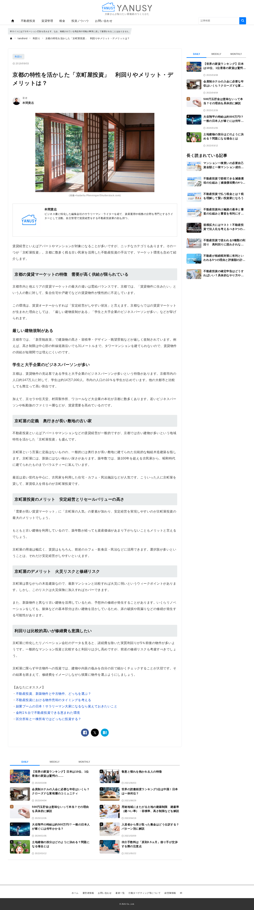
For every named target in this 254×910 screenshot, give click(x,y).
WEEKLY (55, 761)
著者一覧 (120, 893)
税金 (62, 20)
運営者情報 (88, 893)
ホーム (75, 893)
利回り (18, 56)
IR (181, 893)
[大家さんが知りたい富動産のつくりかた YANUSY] (127, 7)
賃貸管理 (47, 20)
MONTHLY (84, 761)
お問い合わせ (103, 20)
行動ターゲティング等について (145, 893)
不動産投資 (28, 20)
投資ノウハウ (80, 20)
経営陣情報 (170, 893)
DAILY (24, 761)
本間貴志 (28, 102)
